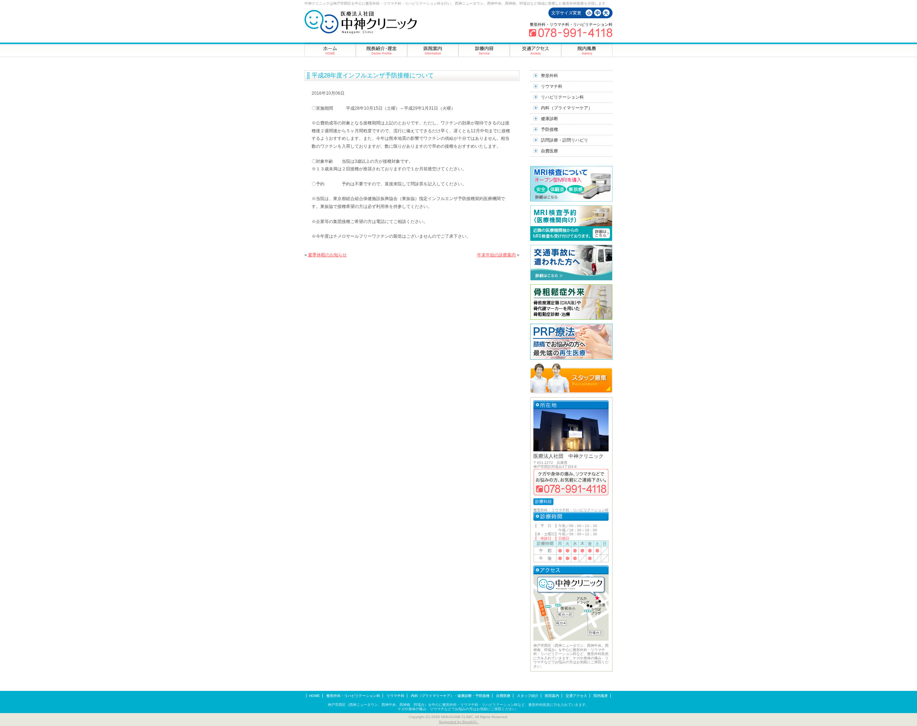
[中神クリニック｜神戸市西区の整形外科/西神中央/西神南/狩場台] (360, 22)
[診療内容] (484, 49)
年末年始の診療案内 (496, 254)
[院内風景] (587, 49)
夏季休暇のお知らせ (327, 254)
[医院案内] (432, 49)
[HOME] (330, 49)
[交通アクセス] (535, 49)
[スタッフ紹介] (381, 49)
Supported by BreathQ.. (459, 722)
